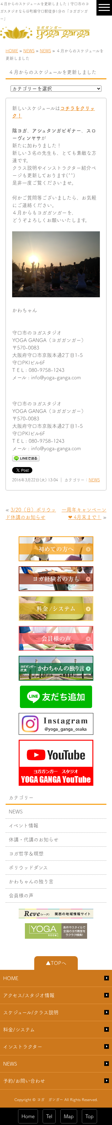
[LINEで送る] (26, 458)
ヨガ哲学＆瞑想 (26, 853)
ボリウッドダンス (28, 867)
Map (69, 1116)
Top (89, 1116)
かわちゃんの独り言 (31, 881)
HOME (12, 51)
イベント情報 (23, 825)
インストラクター (22, 1046)
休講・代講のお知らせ (33, 839)
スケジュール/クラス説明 (30, 1012)
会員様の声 (21, 895)
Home (28, 1116)
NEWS (29, 51)
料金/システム (19, 1029)
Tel (49, 1116)
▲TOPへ (56, 963)
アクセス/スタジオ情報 (28, 995)
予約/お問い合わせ (24, 1080)
